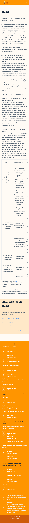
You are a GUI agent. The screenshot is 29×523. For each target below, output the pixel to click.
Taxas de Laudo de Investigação (11, 330)
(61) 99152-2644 (12, 458)
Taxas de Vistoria (7, 322)
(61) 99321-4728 (12, 389)
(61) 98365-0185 (11, 438)
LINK (16, 281)
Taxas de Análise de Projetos (10, 318)
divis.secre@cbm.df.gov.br (15, 380)
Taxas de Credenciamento (10, 326)
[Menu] (26, 2)
